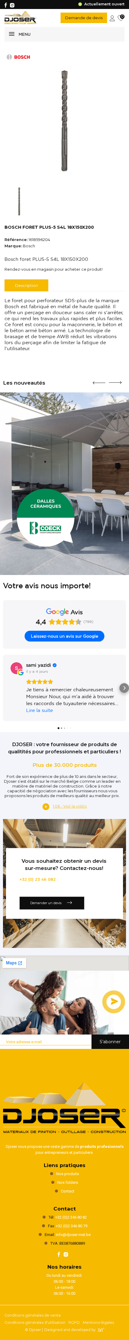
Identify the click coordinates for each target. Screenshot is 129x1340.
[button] (5, 688)
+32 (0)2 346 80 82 (71, 1217)
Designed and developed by (70, 1329)
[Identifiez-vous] (112, 17)
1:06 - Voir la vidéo (70, 806)
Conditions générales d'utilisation (34, 1322)
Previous (99, 380)
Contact (67, 1191)
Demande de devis (84, 17)
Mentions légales (98, 1322)
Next (115, 380)
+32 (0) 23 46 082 (38, 879)
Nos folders (67, 1182)
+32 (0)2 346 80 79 (71, 1226)
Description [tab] (26, 285)
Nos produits (67, 1174)
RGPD (74, 1322)
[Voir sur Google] (16, 668)
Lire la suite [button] (39, 710)
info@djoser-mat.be (73, 1234)
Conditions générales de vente (32, 1315)
